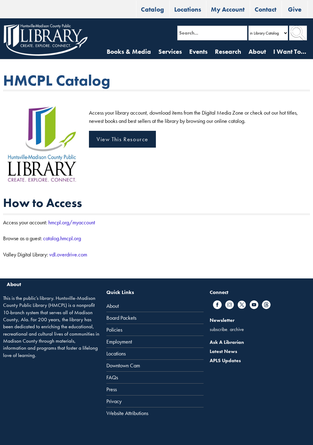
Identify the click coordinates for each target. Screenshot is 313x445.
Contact (265, 9)
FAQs (112, 377)
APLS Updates (225, 360)
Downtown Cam (123, 365)
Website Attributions (127, 413)
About (257, 51)
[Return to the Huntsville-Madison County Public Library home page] (45, 40)
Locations (187, 9)
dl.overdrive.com (69, 254)
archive (237, 329)
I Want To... (289, 51)
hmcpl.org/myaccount (71, 222)
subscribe (218, 329)
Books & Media (129, 51)
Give (294, 9)
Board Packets (121, 318)
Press (111, 389)
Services (170, 51)
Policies (114, 330)
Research (228, 51)
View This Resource (122, 139)
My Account (228, 9)
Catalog (152, 9)
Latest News (223, 351)
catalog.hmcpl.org (62, 238)
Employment (119, 341)
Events (198, 51)
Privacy (114, 401)
